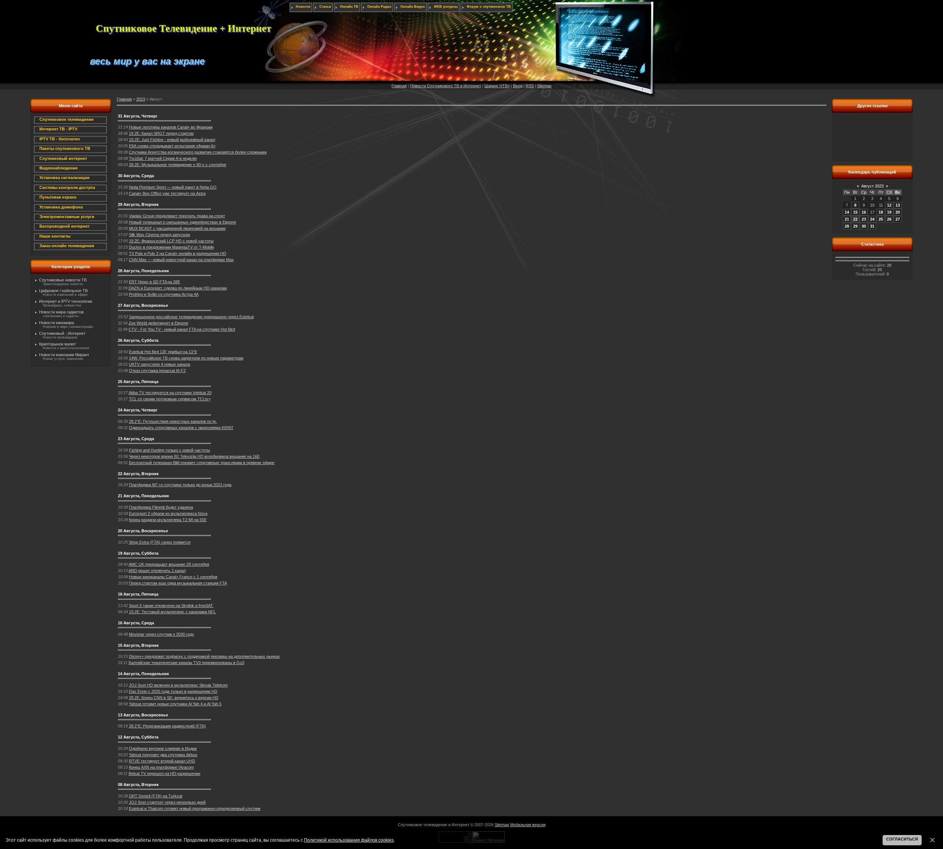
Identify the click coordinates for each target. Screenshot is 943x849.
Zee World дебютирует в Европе (158, 323)
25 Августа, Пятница (138, 381)
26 (889, 219)
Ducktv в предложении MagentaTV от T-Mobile (171, 247)
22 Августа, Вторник (138, 473)
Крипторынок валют (57, 344)
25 (881, 219)
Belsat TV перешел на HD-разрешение (164, 773)
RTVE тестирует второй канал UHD (162, 761)
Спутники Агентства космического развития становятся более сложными (198, 152)
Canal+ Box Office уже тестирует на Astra (167, 193)
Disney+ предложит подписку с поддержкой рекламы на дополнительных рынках (204, 656)
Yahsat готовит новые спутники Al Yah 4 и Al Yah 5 (175, 704)
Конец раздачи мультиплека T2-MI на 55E (168, 520)
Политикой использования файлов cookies (349, 840)
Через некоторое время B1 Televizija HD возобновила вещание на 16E (194, 456)
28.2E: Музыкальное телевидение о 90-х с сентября (177, 164)
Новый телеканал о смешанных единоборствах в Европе (182, 222)
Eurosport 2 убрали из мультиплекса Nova (168, 513)
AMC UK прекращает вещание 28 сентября (169, 564)
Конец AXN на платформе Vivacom (161, 767)
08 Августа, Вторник (138, 784)
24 (872, 219)
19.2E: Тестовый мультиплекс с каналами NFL (172, 612)
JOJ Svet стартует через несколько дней (167, 802)
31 (872, 226)
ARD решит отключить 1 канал (157, 570)
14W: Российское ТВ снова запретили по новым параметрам (186, 358)
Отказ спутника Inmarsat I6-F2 (157, 370)
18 (881, 212)
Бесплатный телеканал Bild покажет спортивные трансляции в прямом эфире (201, 462)
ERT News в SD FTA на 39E (154, 282)
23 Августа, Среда (136, 438)
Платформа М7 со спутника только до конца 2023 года (180, 485)
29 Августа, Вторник (138, 204)
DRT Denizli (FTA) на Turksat (155, 796)
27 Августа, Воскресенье (143, 305)
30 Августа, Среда (136, 175)
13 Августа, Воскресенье (143, 715)
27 (897, 219)
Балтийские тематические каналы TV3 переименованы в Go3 (186, 662)
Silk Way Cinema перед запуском (159, 234)
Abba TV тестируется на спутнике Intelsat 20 (170, 392)
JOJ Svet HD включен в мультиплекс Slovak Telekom (178, 685)
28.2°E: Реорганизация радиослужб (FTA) (167, 726)
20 (897, 212)
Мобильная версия (528, 824)
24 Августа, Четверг (138, 410)
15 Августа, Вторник (138, 645)
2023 (140, 99)
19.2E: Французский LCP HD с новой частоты (171, 241)
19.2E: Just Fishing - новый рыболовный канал (172, 139)
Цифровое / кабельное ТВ (63, 290)
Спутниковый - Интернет (62, 333)
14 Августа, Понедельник (143, 673)
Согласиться (902, 839)
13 (897, 205)
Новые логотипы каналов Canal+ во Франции (171, 127)
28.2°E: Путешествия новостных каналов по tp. (173, 421)
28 (847, 226)
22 (855, 219)
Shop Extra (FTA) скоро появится (159, 542)
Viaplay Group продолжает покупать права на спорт (177, 216)
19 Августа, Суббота (138, 553)
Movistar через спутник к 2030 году (161, 634)
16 (864, 212)
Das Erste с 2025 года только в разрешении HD (173, 691)
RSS (530, 86)
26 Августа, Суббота (138, 340)
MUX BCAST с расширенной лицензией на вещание (177, 228)
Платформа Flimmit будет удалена (161, 507)
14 (847, 212)
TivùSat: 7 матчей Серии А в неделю (163, 158)
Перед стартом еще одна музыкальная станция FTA (178, 583)
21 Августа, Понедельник (143, 496)
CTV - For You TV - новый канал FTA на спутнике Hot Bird (182, 329)
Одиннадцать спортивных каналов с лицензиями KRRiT (181, 427)
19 (889, 212)
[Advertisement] (872, 141)
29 (855, 226)
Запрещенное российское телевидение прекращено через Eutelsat (191, 317)
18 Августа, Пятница (138, 594)
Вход (517, 86)
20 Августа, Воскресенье (143, 531)
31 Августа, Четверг (138, 116)
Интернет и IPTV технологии (65, 301)
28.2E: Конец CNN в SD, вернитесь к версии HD (173, 697)
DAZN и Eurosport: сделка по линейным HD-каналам (178, 288)
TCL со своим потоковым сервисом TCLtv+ (170, 399)
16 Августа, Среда (136, 623)
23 (864, 219)
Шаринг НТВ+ (497, 86)
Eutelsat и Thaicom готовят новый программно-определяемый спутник (194, 808)
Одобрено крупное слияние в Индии (163, 748)
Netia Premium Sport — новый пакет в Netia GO (173, 187)
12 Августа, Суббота (138, 737)
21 (847, 219)
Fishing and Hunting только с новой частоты (169, 450)
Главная (399, 86)
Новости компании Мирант (64, 354)
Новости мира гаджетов (61, 312)
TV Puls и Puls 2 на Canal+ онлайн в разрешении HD (177, 253)
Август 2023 (872, 186)
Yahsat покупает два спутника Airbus (163, 754)
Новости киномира (56, 322)
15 (855, 212)
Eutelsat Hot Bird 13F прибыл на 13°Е (163, 352)
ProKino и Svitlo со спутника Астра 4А (164, 294)
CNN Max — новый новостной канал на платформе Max (181, 259)
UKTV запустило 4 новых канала (159, 364)
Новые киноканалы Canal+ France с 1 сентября (173, 577)
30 (864, 226)
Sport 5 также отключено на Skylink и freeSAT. (171, 605)
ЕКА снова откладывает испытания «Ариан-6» (172, 146)
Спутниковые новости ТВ (63, 280)
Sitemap (544, 86)
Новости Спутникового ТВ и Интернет (445, 86)
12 (889, 205)
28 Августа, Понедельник (143, 271)
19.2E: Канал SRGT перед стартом (161, 133)
